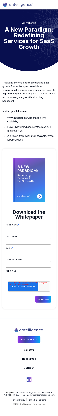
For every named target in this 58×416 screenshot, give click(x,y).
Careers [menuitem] (29, 349)
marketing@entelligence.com (41, 395)
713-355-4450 (18, 395)
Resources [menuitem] (29, 358)
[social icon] (29, 379)
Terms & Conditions (37, 400)
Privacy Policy (18, 400)
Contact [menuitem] (29, 367)
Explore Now (27, 340)
